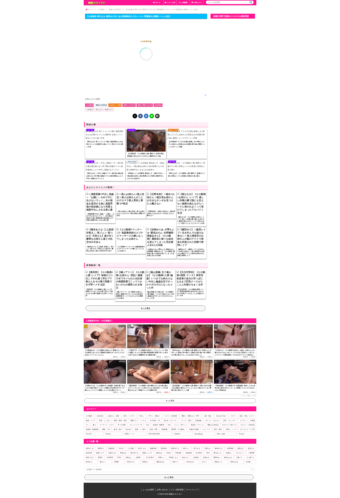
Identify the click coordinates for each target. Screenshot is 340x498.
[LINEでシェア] (151, 116)
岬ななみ (99, 110)
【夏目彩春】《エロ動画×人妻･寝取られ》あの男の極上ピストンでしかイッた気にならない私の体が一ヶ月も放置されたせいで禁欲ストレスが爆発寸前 (148, 388)
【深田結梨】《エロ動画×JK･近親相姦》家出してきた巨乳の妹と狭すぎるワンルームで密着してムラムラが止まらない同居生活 (235, 388)
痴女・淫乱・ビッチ (145, 105)
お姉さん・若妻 (115, 105)
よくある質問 (148, 490)
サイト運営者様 (177, 490)
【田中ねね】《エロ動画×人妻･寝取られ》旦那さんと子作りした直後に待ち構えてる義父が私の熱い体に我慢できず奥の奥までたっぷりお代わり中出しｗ (191, 352)
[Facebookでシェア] (140, 116)
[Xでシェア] (135, 116)
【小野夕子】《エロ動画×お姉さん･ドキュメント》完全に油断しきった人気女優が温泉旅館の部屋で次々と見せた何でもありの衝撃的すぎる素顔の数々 (148, 352)
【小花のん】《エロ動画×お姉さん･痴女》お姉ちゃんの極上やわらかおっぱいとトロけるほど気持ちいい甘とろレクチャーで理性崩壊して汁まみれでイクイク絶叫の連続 (235, 352)
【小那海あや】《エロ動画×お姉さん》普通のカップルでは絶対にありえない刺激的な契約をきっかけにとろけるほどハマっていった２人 (104, 352)
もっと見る (145, 308)
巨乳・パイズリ (129, 105)
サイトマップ (191, 490)
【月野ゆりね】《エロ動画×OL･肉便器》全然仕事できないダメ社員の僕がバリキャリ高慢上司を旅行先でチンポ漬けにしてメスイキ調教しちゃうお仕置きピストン (105, 388)
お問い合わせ (162, 490)
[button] (250, 2)
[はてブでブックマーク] (146, 116)
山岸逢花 (89, 110)
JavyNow (158, 105)
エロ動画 (89, 105)
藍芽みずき (109, 110)
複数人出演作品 (101, 105)
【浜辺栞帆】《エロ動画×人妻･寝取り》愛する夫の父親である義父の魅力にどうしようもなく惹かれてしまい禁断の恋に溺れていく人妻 (191, 388)
